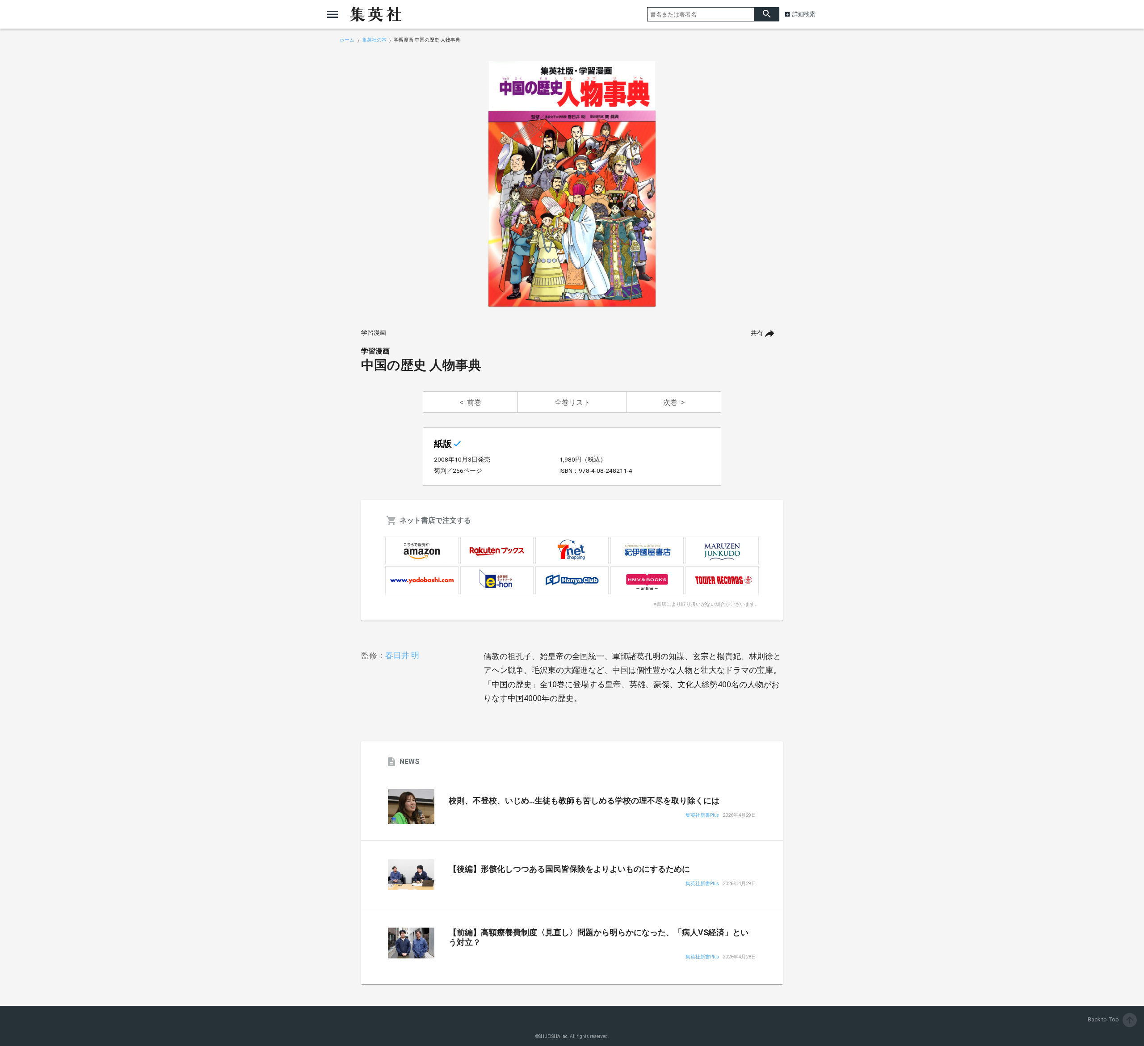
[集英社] (375, 14)
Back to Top (1111, 1019)
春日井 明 (402, 655)
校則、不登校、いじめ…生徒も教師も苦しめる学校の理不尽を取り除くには (584, 800)
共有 (757, 333)
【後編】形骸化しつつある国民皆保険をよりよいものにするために (569, 869)
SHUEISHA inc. (553, 1036)
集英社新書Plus (702, 815)
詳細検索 (804, 14)
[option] (572, 184)
